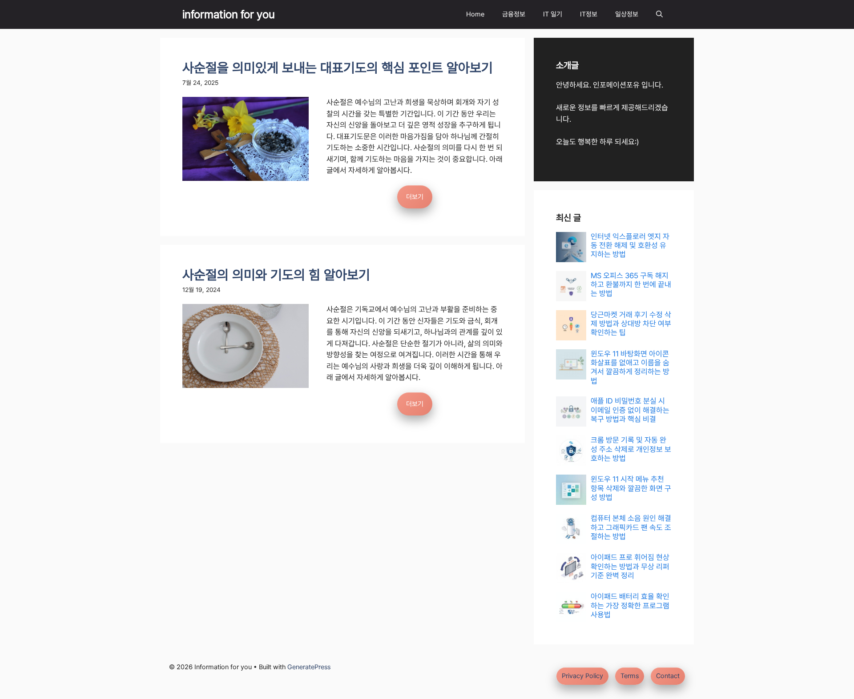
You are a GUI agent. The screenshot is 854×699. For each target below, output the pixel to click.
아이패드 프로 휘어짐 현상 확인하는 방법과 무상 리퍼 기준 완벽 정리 (630, 566)
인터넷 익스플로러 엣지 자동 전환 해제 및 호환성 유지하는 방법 (630, 245)
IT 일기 (552, 14)
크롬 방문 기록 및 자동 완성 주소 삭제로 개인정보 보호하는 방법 (631, 449)
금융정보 (513, 14)
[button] (659, 14)
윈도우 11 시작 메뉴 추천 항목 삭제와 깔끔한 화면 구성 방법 (631, 488)
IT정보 (588, 14)
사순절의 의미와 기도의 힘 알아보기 (276, 275)
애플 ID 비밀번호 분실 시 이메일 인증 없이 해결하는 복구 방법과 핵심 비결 (630, 409)
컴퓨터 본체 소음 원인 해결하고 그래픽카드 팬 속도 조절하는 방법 (631, 527)
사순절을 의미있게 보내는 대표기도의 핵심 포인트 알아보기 (337, 68)
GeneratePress (308, 667)
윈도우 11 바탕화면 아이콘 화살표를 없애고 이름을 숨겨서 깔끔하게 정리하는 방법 (630, 367)
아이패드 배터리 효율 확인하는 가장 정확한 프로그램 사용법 (630, 605)
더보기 (414, 197)
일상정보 (626, 14)
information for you (228, 14)
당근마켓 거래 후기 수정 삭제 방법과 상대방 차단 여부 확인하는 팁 (631, 323)
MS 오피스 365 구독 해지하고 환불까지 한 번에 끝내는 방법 (631, 284)
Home (475, 14)
